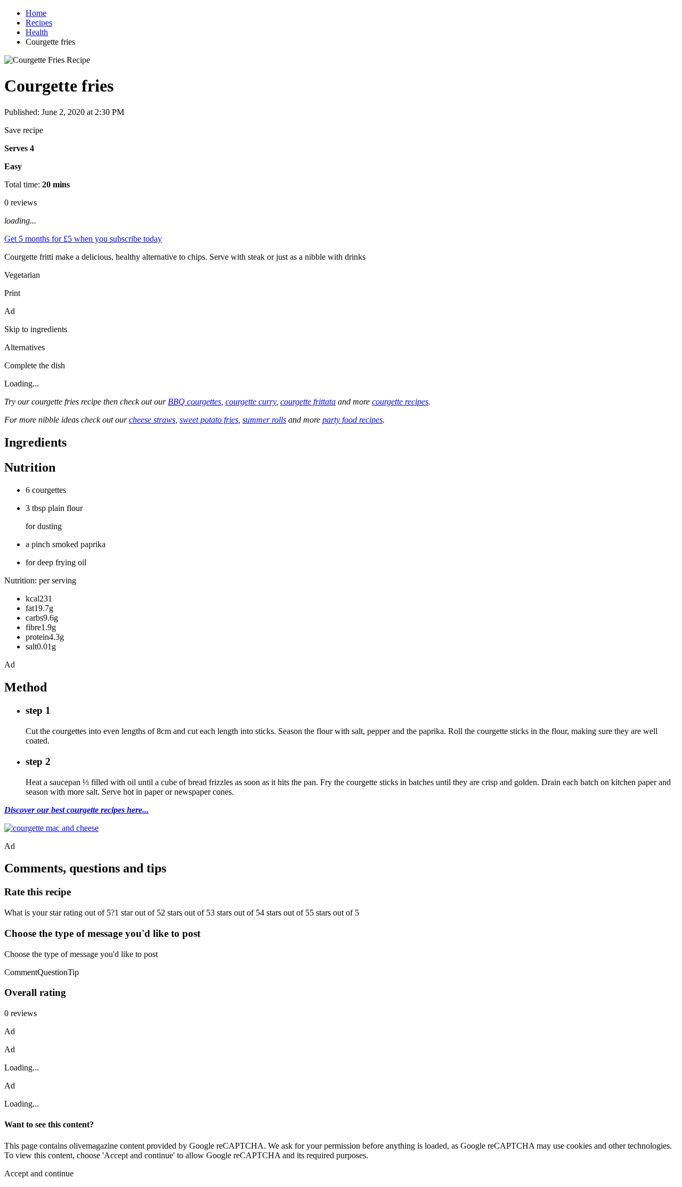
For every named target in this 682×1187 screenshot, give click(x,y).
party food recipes (352, 419)
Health (37, 32)
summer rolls (264, 419)
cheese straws (152, 419)
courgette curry (250, 401)
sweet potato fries (209, 419)
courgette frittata (308, 401)
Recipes (39, 22)
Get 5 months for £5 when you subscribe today (83, 238)
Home (36, 13)
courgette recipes (400, 401)
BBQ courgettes (194, 401)
